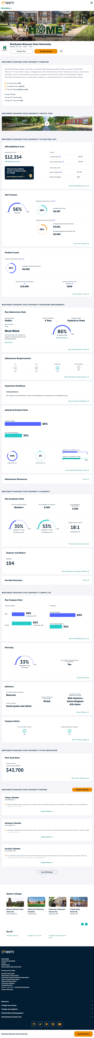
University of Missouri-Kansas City (57, 910)
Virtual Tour (21, 51)
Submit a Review (82, 789)
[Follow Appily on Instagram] (34, 1024)
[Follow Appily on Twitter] (40, 1024)
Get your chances (61, 338)
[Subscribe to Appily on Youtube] (59, 1024)
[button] (61, 51)
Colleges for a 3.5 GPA (34, 935)
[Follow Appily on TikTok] (53, 1024)
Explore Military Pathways (15, 176)
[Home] (7, 3)
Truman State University (75, 910)
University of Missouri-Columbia (36, 910)
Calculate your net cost (12, 161)
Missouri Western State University (14, 910)
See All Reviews (47, 872)
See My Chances (46, 51)
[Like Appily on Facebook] (46, 1024)
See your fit (8, 342)
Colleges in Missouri (12, 935)
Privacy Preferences (7, 989)
